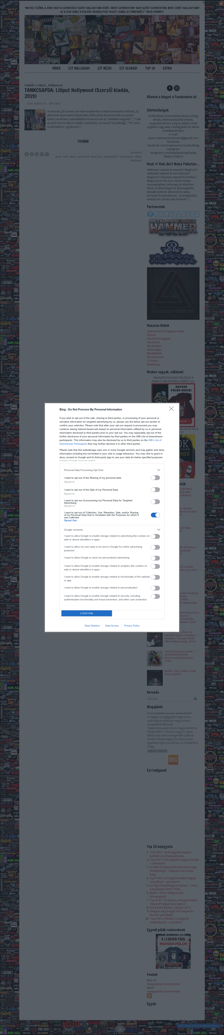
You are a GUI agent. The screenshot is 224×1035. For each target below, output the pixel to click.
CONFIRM (86, 613)
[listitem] (112, 470)
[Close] (172, 409)
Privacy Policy (131, 625)
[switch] (155, 477)
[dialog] (112, 517)
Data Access (112, 625)
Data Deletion (92, 625)
